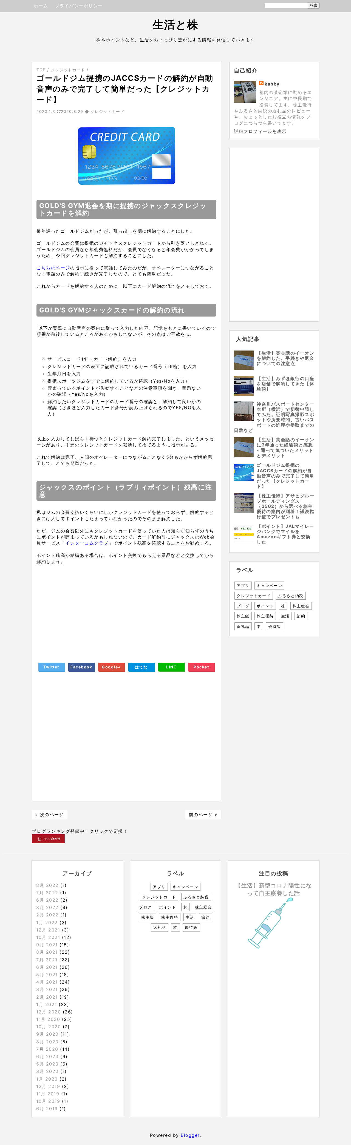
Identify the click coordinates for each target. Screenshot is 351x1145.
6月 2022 (47, 900)
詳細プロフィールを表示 (260, 131)
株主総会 (301, 605)
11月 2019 (47, 1093)
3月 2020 (47, 1071)
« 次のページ (49, 814)
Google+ (111, 667)
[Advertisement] (126, 609)
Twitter (51, 667)
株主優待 (265, 616)
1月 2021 (46, 1004)
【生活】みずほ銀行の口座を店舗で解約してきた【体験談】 (285, 384)
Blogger (190, 1135)
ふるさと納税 (291, 595)
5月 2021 (47, 974)
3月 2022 (47, 907)
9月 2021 (47, 944)
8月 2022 (47, 885)
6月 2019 (47, 1108)
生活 (285, 616)
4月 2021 (47, 982)
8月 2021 (47, 952)
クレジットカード (254, 595)
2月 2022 (47, 915)
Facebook (81, 667)
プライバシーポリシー (79, 5)
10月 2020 (48, 1026)
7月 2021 (47, 959)
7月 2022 (47, 892)
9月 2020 (47, 1034)
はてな (141, 667)
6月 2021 (47, 967)
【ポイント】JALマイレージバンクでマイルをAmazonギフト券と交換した (285, 534)
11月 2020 (48, 1019)
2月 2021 (47, 997)
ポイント (265, 605)
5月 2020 (47, 1064)
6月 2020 (47, 1056)
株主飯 (243, 616)
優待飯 (274, 626)
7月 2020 (47, 1049)
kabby (272, 84)
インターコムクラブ (87, 543)
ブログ (243, 605)
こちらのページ (53, 267)
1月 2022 (47, 922)
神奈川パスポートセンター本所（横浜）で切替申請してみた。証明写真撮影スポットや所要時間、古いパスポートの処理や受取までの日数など (274, 417)
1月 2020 (47, 1079)
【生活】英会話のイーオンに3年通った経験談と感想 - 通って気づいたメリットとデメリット (285, 447)
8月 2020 (47, 1041)
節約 (301, 616)
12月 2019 (48, 1086)
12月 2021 (48, 930)
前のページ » (203, 814)
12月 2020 (48, 1012)
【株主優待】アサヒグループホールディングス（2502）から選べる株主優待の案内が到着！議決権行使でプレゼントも (285, 506)
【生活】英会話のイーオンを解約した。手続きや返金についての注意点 (285, 358)
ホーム (41, 5)
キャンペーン (269, 585)
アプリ (243, 585)
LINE (171, 667)
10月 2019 (48, 1101)
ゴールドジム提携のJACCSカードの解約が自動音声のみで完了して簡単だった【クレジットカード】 (285, 475)
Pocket (201, 667)
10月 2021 (48, 937)
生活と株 (176, 24)
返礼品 (243, 626)
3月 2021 (47, 989)
